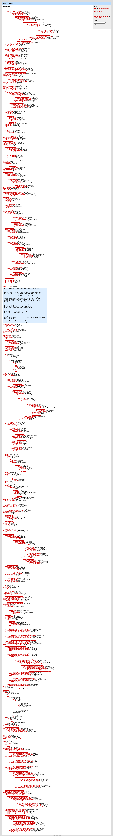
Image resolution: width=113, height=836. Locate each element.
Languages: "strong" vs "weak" (10, 169)
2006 (105, 10)
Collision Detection (7, 335)
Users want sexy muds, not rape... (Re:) (12, 688)
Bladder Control (6, 332)
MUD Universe (12, 610)
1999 (103, 8)
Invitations (5, 523)
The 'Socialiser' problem (8, 145)
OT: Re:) (4, 741)
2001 (108, 8)
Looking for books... (7, 336)
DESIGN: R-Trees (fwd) (8, 499)
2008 (95, 11)
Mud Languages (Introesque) (9, 137)
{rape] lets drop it (7, 519)
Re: (3, 353)
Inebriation (5, 512)
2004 (100, 10)
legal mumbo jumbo (7, 331)
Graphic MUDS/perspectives (9, 74)
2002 (95, 10)
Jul (107, 16)
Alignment (5, 453)
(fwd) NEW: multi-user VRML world (11, 599)
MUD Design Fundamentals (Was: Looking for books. (15, 738)
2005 (103, 10)
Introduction (5, 129)
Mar (99, 16)
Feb (97, 16)
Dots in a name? (6, 162)
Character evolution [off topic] (10, 598)
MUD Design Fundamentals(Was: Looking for (33, 666)
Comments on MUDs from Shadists (11, 511)
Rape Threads (6, 587)
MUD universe (6, 604)
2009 (98, 11)
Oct (97, 17)
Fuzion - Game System (8, 324)
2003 (98, 10)
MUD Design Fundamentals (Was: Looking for (13, 644)
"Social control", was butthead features (12, 593)
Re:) (4, 691)
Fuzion (4, 285)
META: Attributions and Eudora (10, 530)
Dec (101, 17)
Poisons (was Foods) (7, 525)
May (103, 16)
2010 (100, 11)
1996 (95, 8)
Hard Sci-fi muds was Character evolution (12, 748)
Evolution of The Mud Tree (9, 189)
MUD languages (8, 110)
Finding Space (6, 197)
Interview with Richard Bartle (9, 86)
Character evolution (7, 211)
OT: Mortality (6, 690)
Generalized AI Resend (8, 83)
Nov (99, 17)
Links (95, 27)
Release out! (6, 161)
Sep (95, 17)
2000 (105, 8)
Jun (105, 16)
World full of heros (7, 736)
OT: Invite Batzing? (7, 191)
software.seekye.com (57, 835)
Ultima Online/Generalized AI (9, 75)
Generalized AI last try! (8, 87)
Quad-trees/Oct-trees (8, 141)
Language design (7, 513)
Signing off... (5, 144)
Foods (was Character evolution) (10, 506)
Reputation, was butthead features (11, 76)
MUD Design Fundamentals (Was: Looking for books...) (15, 627)
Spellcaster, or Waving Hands (9, 88)
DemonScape (6, 188)
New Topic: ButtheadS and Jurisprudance (12, 192)
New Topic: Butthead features (9, 9)
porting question (6, 170)
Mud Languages (6, 109)
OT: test (4, 208)
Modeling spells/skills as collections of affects (13, 792)
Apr (101, 16)
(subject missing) (7, 286)
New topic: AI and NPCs (8, 534)
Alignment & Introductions (9, 502)
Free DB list (5, 533)
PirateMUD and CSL (7, 60)
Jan (95, 16)
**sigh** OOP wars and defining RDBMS (12, 728)
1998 (100, 8)
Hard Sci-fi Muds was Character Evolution (14, 756)
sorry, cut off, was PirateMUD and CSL (12, 128)
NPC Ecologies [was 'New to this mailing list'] (13, 187)
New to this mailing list (8, 172)
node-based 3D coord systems (10, 143)
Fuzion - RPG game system (9, 210)
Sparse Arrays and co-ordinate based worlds (13, 68)
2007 (108, 10)
